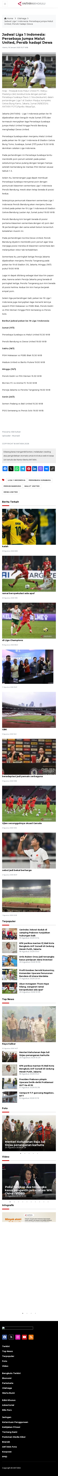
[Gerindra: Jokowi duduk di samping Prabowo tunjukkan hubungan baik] (9, 933)
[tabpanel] (29, 1133)
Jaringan (6, 1417)
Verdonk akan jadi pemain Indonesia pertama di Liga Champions (28, 639)
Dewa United (11, 492)
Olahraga (21, 18)
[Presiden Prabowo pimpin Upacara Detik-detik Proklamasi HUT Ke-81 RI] (9, 1083)
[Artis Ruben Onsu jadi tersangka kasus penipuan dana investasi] (9, 960)
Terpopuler (9, 921)
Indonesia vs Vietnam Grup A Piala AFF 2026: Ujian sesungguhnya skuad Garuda (27, 822)
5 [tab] (37, 1153)
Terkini (6, 1346)
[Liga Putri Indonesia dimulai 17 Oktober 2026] (27, 666)
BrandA (6, 1442)
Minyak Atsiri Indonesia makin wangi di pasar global (26, 1303)
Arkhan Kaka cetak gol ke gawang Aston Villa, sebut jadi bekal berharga (28, 869)
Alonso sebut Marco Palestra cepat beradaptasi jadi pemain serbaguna (22, 775)
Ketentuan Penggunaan (15, 1422)
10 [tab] (48, 1201)
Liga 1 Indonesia (16, 480)
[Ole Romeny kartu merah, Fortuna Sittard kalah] (29, 526)
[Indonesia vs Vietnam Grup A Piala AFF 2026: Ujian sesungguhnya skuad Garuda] (29, 803)
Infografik (8, 1205)
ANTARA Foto (9, 1447)
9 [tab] (43, 1201)
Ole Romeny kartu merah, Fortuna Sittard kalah (25, 545)
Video (5, 1156)
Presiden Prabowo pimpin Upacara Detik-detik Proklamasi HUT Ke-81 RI (36, 1082)
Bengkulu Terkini (11, 1373)
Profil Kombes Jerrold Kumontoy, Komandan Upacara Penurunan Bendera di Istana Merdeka (36, 973)
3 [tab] (29, 1153)
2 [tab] (24, 1153)
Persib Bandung (12, 486)
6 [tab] (31, 1201)
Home (10, 18)
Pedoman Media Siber (14, 1437)
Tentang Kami (9, 1432)
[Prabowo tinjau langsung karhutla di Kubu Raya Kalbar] (29, 1024)
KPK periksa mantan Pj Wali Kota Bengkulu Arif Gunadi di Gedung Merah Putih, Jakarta (36, 946)
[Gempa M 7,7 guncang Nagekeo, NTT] (9, 1097)
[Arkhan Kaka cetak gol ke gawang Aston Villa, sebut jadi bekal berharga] (29, 850)
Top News (8, 999)
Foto (5, 1108)
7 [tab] (35, 1201)
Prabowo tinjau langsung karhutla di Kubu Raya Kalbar (26, 1042)
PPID (4, 1456)
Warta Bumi (8, 1393)
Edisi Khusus (8, 1400)
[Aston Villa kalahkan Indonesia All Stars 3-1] (26, 895)
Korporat (7, 1451)
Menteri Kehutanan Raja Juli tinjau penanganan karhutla (25, 1143)
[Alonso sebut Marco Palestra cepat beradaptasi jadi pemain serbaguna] (29, 756)
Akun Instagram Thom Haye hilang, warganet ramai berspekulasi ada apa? (28, 592)
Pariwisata (7, 1383)
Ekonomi (6, 1378)
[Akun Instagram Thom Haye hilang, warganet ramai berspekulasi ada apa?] (29, 573)
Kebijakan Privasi (11, 1427)
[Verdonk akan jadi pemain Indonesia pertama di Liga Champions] (29, 620)
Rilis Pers (7, 1410)
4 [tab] (33, 1153)
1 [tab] (20, 1153)
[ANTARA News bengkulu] (32, 4)
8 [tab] (39, 1201)
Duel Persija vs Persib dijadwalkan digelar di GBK (27, 728)
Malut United (32, 486)
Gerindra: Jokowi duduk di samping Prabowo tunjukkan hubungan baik (34, 932)
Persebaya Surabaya (40, 480)
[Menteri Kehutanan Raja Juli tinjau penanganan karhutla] (9, 1056)
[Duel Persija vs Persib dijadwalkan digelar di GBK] (29, 709)
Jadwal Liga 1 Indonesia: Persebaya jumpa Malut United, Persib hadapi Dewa (28, 22)
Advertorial (8, 1405)
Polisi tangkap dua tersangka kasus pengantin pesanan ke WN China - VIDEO (28, 1190)
